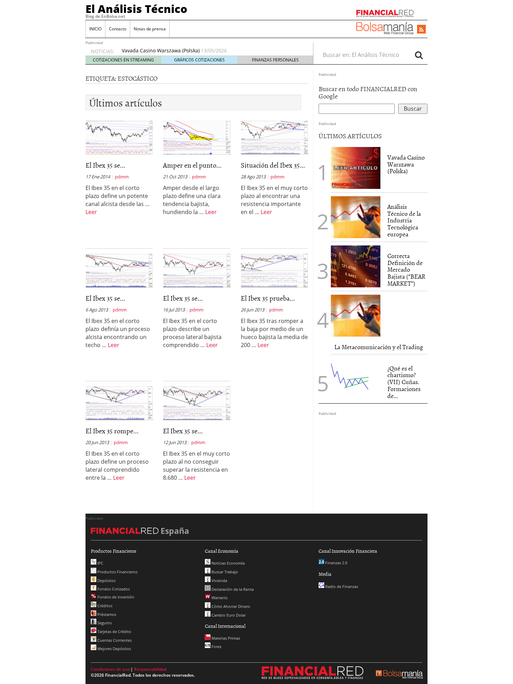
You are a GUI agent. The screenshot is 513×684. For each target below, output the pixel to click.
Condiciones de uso (110, 669)
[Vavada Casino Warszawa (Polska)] (355, 167)
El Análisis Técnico (136, 8)
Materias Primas (225, 638)
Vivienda (218, 580)
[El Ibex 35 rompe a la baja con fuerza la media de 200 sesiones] (119, 403)
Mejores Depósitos (113, 648)
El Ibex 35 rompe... (112, 430)
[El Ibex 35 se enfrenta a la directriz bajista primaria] (119, 270)
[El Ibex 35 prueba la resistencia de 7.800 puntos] (274, 270)
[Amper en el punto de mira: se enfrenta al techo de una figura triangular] (196, 137)
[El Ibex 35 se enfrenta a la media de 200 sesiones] (196, 403)
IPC (99, 563)
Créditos (104, 605)
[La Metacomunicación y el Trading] (355, 316)
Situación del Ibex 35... (273, 165)
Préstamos (106, 614)
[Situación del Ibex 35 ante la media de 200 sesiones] (274, 137)
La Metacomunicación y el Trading (378, 347)
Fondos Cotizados (113, 588)
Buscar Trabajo (224, 571)
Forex (216, 646)
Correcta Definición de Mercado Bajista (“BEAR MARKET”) (406, 269)
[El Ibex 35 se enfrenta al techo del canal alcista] (119, 137)
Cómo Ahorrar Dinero (230, 606)
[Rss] (421, 30)
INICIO (95, 29)
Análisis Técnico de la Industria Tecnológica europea (404, 220)
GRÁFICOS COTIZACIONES (199, 60)
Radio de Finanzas (341, 586)
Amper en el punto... (192, 165)
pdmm (122, 177)
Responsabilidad (150, 669)
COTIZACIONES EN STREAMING (123, 60)
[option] (210, 50)
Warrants (219, 597)
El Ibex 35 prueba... (268, 298)
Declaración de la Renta (232, 589)
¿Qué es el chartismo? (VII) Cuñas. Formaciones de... (404, 381)
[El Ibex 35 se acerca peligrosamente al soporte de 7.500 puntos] (196, 270)
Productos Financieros (116, 571)
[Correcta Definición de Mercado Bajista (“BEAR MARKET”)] (355, 266)
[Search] (418, 55)
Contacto (117, 29)
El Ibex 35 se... (105, 165)
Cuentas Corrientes (114, 640)
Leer (91, 212)
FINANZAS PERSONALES (275, 60)
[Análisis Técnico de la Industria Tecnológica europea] (355, 217)
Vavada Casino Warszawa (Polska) (161, 50)
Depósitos (106, 580)
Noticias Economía (227, 563)
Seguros (104, 622)
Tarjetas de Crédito (113, 631)
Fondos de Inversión (115, 597)
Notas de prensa (150, 29)
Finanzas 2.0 (335, 562)
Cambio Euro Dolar (228, 615)
